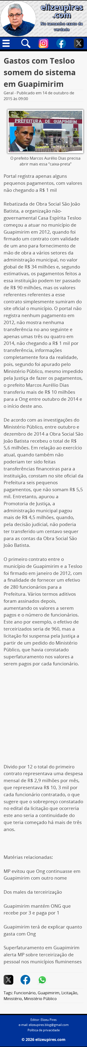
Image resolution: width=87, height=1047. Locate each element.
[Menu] (8, 43)
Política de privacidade (44, 1030)
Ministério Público (40, 998)
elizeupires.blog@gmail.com (49, 1025)
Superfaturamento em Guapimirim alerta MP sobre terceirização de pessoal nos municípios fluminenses (43, 954)
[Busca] (26, 43)
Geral (9, 93)
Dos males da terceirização (33, 892)
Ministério (13, 998)
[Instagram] (43, 43)
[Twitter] (79, 43)
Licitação (69, 992)
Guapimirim (48, 992)
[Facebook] (61, 43)
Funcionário (25, 992)
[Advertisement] (43, 717)
